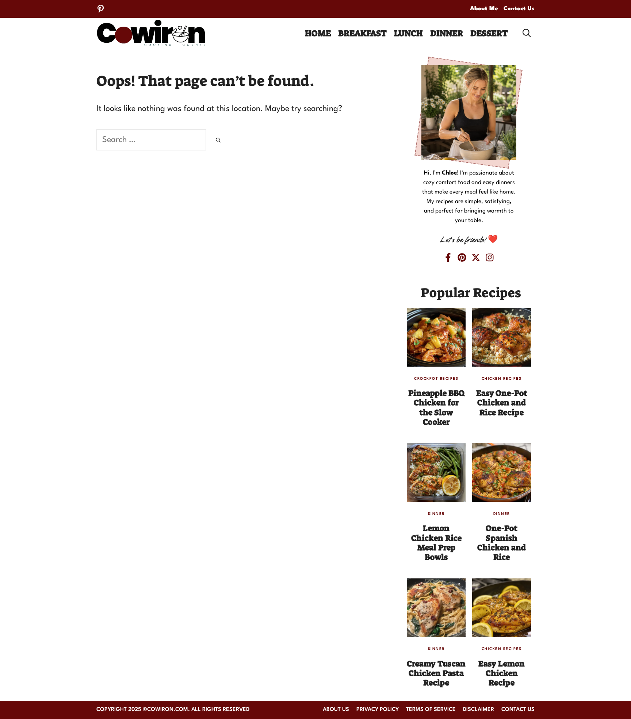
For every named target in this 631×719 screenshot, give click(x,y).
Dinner (446, 33)
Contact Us (519, 9)
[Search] (218, 141)
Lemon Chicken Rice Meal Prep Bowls (436, 542)
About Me (484, 9)
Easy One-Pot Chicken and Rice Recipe (501, 403)
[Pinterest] (100, 9)
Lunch (408, 33)
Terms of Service (431, 709)
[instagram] (490, 257)
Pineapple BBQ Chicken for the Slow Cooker (436, 407)
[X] (476, 257)
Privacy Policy (377, 709)
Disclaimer (478, 709)
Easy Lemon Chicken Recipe (501, 673)
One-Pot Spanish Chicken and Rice (501, 542)
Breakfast (362, 33)
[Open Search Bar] (527, 33)
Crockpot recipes (436, 378)
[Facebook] (448, 257)
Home (318, 33)
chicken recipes (502, 378)
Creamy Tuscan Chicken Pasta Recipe (436, 673)
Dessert (489, 33)
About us (336, 709)
